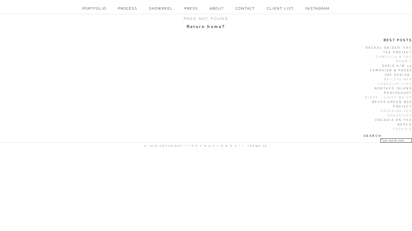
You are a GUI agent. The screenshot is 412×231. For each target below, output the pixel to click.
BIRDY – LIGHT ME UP (388, 97)
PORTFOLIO (94, 9)
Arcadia (402, 129)
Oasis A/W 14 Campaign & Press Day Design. (391, 70)
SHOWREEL (161, 9)
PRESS (191, 9)
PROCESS (127, 9)
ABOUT (217, 9)
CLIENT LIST (280, 9)
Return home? (206, 26)
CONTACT (245, 9)
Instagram (317, 9)
